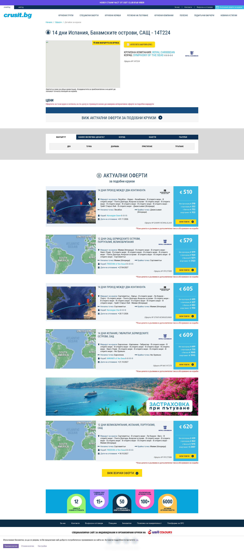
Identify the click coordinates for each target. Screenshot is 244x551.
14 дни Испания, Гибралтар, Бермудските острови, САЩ (123, 335)
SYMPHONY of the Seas (148, 55)
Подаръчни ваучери (204, 15)
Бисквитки (126, 523)
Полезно (184, 15)
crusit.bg (7, 7)
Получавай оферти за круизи (230, 7)
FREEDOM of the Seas (116, 264)
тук (136, 540)
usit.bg (21, 7)
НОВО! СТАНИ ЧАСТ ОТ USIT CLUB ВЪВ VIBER (122, 2)
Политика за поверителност (149, 523)
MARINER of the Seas (116, 358)
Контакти (188, 7)
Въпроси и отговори (205, 7)
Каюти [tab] (152, 137)
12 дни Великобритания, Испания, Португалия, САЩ (126, 426)
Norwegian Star (113, 310)
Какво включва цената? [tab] (91, 137)
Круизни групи (65, 15)
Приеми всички (11, 546)
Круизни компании (163, 15)
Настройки (42, 546)
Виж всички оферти (120, 473)
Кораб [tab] (122, 137)
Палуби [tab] (183, 137)
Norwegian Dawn (114, 215)
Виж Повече (184, 222)
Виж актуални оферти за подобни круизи (119, 118)
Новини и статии (228, 15)
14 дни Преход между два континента (121, 190)
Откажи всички (27, 546)
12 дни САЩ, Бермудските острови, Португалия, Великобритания (119, 240)
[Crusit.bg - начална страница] (18, 15)
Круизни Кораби (113, 15)
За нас (177, 7)
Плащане (113, 523)
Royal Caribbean (163, 52)
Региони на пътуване (137, 15)
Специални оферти (89, 15)
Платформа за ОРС (175, 523)
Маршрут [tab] (61, 137)
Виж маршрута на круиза (107, 43)
